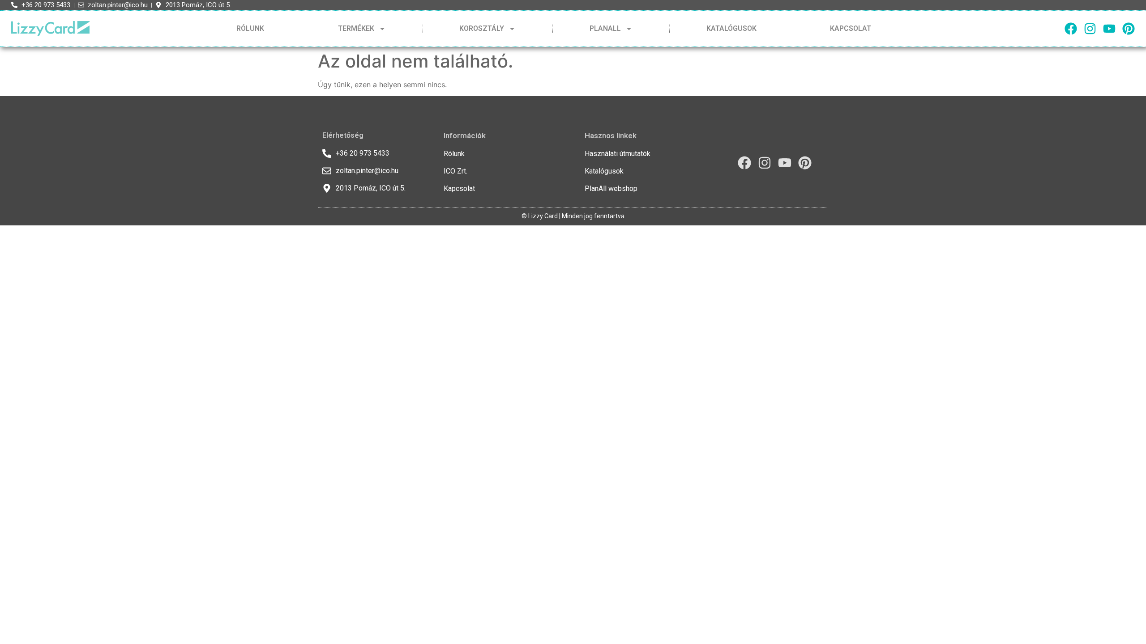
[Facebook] (1071, 28)
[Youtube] (1109, 28)
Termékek (356, 28)
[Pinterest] (1128, 28)
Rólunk (250, 28)
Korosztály (481, 28)
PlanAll (605, 28)
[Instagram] (1090, 28)
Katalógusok (731, 28)
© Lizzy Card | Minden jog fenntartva (573, 216)
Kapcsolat (850, 28)
